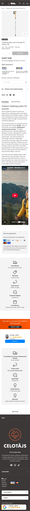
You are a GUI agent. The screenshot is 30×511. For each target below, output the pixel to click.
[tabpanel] (15, 165)
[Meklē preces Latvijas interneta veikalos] (5, 482)
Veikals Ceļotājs (8, 503)
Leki (3, 47)
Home (3, 8)
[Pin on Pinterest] (13, 95)
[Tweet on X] (7, 95)
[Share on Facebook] (10, 95)
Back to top (15, 411)
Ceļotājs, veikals (14, 335)
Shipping (10, 60)
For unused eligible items (15, 370)
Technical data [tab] (15, 101)
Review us (15, 341)
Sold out (20, 53)
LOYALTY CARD (15, 327)
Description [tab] (5, 101)
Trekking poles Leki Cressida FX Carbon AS (15, 8)
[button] (27, 3)
